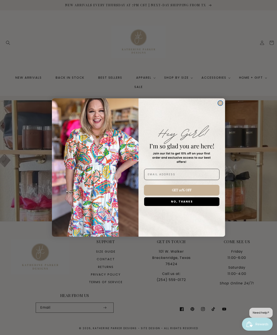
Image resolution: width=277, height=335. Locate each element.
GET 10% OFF (182, 190)
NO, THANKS (182, 201)
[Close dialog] (220, 103)
